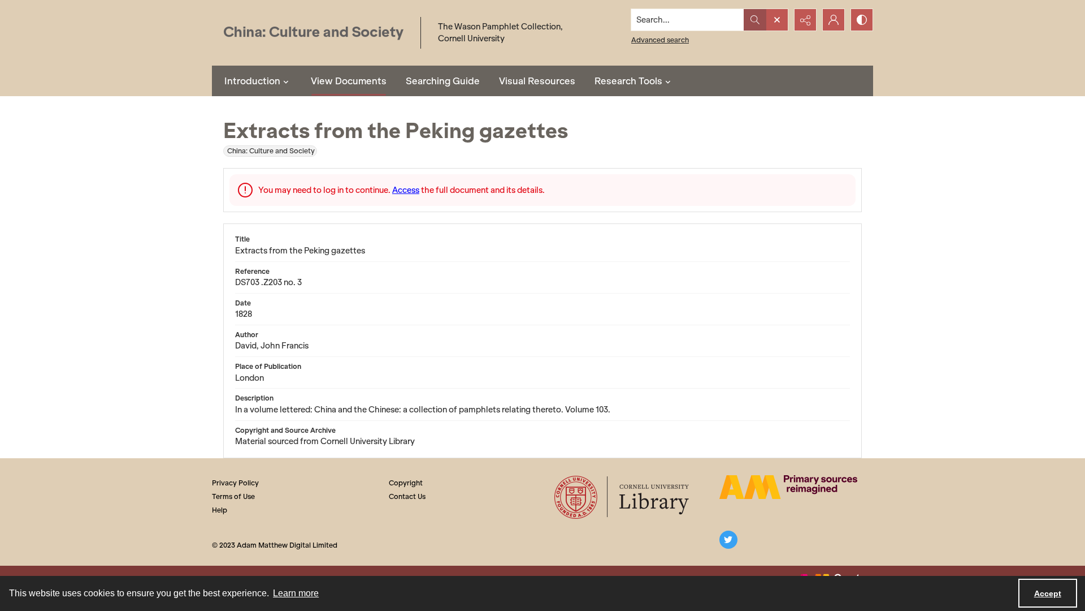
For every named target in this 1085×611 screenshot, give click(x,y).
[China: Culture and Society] (313, 33)
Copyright (406, 483)
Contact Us (407, 496)
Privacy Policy (235, 483)
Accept (1047, 593)
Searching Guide (443, 81)
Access (405, 190)
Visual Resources (537, 81)
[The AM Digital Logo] (788, 487)
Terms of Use (233, 496)
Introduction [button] (252, 81)
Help (219, 510)
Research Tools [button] (628, 81)
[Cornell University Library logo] (622, 497)
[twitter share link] (728, 540)
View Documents (349, 81)
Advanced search (660, 40)
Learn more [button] (296, 593)
